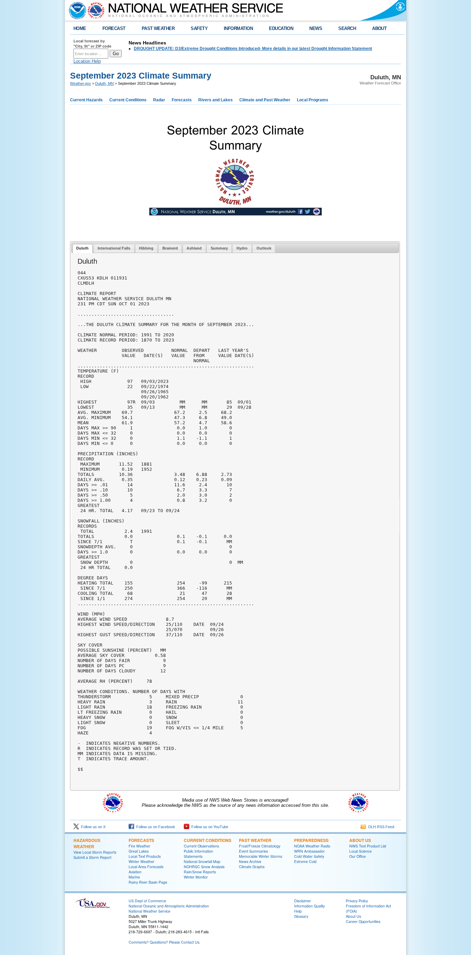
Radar (159, 100)
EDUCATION (281, 28)
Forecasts (182, 100)
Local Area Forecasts (146, 866)
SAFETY (199, 28)
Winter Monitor (196, 877)
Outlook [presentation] (264, 248)
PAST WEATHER (158, 28)
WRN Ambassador (309, 851)
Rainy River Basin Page (148, 882)
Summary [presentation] (219, 248)
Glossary (301, 916)
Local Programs (312, 100)
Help (298, 911)
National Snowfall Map (202, 861)
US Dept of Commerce (147, 900)
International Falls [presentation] (114, 248)
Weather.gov (80, 83)
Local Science (360, 851)
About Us (360, 840)
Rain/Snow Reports (200, 871)
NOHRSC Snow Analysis (204, 866)
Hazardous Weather (86, 843)
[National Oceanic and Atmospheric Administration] (76, 10)
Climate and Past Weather (264, 100)
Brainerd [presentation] (170, 248)
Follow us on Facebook (154, 827)
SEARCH (347, 28)
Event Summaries (253, 851)
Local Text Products (145, 856)
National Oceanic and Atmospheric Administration (169, 905)
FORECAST (114, 28)
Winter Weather (141, 861)
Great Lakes (139, 851)
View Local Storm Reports (94, 852)
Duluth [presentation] (82, 248)
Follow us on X (92, 827)
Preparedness (311, 840)
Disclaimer (302, 900)
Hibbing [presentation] (146, 248)
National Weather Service (149, 911)
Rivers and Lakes (215, 100)
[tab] (82, 248)
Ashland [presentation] (194, 248)
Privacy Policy (357, 900)
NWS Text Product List (367, 846)
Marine (134, 877)
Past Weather (255, 840)
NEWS (315, 28)
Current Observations (201, 846)
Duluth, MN (104, 83)
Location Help (87, 61)
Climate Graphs (251, 866)
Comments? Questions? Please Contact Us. (164, 942)
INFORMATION (238, 28)
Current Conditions (128, 100)
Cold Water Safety (309, 856)
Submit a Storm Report (92, 857)
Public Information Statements (198, 854)
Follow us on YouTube (208, 827)
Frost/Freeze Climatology (259, 846)
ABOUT (379, 28)
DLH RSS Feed (380, 827)
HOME (79, 28)
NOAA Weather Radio (312, 846)
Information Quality (309, 905)
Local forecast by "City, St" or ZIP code (92, 43)
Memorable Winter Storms (260, 856)
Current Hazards (86, 100)
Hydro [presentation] (242, 248)
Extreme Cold (305, 861)
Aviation (135, 871)
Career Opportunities (363, 921)
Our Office (357, 856)
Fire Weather (139, 846)
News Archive (250, 861)
